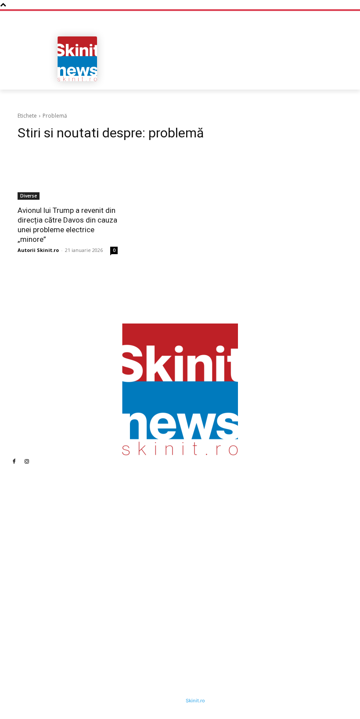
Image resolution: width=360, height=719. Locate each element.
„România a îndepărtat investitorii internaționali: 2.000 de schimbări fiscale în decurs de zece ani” (142, 553)
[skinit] (77, 58)
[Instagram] (27, 461)
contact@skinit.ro (46, 596)
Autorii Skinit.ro (38, 250)
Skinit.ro (195, 700)
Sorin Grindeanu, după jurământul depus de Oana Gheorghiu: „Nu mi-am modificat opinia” (248, 625)
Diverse (28, 196)
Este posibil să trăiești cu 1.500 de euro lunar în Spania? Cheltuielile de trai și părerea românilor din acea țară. (145, 615)
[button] (332, 80)
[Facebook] (14, 461)
